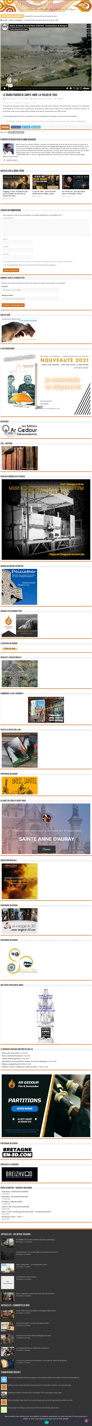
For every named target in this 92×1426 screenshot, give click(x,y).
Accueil (4, 20)
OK (47, 1422)
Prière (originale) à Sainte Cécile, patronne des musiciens (35, 1293)
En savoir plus (80, 121)
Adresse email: (7, 295)
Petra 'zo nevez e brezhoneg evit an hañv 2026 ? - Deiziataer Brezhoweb (26, 1212)
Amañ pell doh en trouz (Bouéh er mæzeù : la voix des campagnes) (24, 1061)
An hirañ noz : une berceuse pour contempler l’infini (73, 192)
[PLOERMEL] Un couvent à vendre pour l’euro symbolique (35, 1240)
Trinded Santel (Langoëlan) (11, 1058)
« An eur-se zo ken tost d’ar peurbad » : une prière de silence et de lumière (41, 1360)
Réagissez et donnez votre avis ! (43, 99)
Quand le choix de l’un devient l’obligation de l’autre (33, 1335)
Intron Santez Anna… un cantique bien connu (31, 1264)
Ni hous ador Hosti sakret (10, 1053)
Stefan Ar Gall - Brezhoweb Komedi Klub (15, 1207)
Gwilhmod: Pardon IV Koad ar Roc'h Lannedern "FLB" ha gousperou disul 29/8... (35, 1393)
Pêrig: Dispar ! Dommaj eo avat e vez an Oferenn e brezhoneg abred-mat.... (34, 1408)
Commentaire (8, 218)
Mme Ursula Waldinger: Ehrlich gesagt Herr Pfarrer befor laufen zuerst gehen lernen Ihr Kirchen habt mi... (44, 1377)
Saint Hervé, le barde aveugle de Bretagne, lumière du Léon (44, 16)
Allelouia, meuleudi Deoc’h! (11, 1064)
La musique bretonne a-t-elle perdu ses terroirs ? (33, 1348)
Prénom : (5, 286)
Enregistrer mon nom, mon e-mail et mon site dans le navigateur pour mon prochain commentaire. (39, 261)
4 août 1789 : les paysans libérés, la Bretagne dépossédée (36, 1311)
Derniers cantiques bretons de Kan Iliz (18, 1049)
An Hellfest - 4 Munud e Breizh (12, 1202)
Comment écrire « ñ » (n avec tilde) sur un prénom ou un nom (37, 1252)
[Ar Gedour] (46, 6)
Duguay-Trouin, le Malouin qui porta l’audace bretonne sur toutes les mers (15, 193)
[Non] (89, 1419)
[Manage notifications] (86, 1421)
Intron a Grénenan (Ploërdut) (11, 1056)
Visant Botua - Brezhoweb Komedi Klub (15, 1192)
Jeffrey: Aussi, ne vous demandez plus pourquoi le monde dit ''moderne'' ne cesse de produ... (40, 1385)
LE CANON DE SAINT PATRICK (26, 1277)
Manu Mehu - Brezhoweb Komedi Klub (15, 1197)
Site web (6, 254)
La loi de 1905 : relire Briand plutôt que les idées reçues (44, 192)
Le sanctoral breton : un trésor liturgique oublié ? (32, 1323)
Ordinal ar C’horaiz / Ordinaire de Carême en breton (19, 1067)
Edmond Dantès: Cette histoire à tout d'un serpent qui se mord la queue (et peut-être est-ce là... (40, 1400)
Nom (5, 239)
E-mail (5, 247)
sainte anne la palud (16, 132)
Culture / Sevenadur (15, 20)
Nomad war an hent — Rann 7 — (13, 1217)
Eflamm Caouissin (10, 99)
